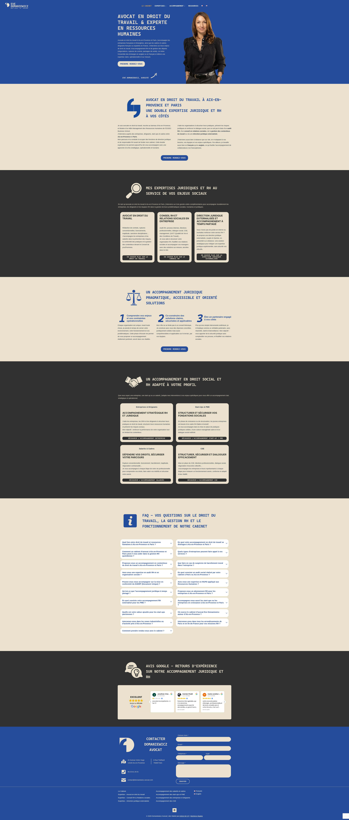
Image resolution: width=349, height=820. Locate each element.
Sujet (207, 754)
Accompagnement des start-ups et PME (170, 794)
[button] (224, 701)
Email (180, 744)
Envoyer (182, 781)
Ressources (193, 6)
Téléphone (182, 754)
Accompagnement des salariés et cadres (170, 791)
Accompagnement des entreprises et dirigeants (173, 798)
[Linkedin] (174, 810)
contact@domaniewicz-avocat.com (140, 780)
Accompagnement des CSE (166, 801)
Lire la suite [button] (155, 709)
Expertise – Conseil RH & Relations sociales (134, 798)
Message (181, 763)
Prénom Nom (183, 735)
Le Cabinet (147, 6)
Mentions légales (196, 816)
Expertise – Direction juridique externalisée (133, 801)
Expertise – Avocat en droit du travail (131, 794)
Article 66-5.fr (184, 816)
